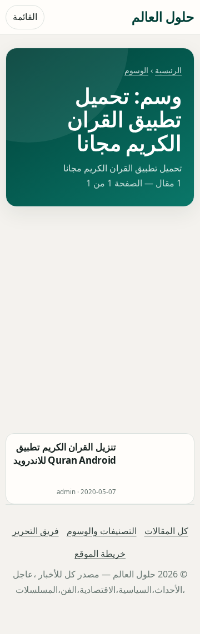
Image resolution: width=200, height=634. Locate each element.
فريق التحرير (35, 531)
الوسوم (136, 70)
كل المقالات (166, 531)
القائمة (25, 17)
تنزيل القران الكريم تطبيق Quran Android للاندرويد (64, 453)
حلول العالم (163, 16)
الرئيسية (168, 70)
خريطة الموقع (100, 553)
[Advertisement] (100, 320)
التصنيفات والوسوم (102, 531)
